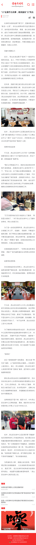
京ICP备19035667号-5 (18, 540)
